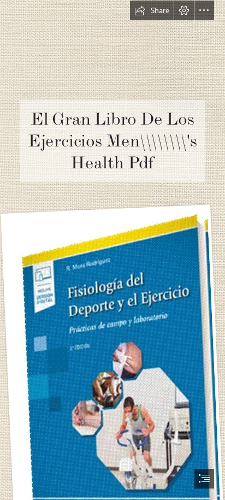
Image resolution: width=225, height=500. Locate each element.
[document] (112, 250)
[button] (152, 10)
